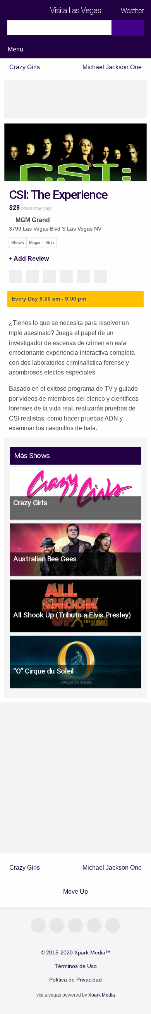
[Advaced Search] (136, 28)
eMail (15, 276)
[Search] (120, 28)
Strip (49, 242)
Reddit (83, 276)
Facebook (32, 276)
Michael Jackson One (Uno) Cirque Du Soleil (110, 67)
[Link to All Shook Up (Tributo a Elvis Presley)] (75, 606)
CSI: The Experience (58, 194)
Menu (15, 49)
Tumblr (100, 276)
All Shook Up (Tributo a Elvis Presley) (72, 614)
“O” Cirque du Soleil (43, 671)
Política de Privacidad (75, 980)
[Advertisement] (75, 99)
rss (112, 925)
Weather (132, 11)
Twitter (66, 276)
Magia (34, 242)
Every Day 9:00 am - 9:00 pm (49, 299)
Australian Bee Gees (45, 558)
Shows (17, 242)
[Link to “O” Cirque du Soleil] (75, 662)
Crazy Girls (24, 67)
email (38, 925)
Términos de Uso (76, 966)
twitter (94, 925)
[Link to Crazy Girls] (75, 492)
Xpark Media (101, 995)
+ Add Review (29, 258)
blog (57, 925)
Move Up (75, 891)
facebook (75, 925)
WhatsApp (49, 276)
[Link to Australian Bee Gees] (75, 549)
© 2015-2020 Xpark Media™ (76, 953)
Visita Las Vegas (75, 10)
